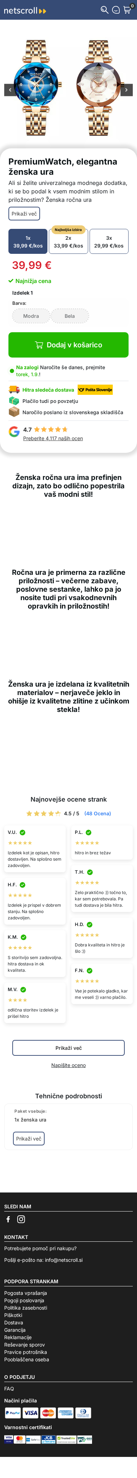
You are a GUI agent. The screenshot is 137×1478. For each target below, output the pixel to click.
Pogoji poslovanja (24, 1300)
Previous (10, 90)
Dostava (13, 1322)
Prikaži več (24, 214)
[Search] (104, 10)
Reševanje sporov (24, 1345)
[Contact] (116, 10)
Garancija (15, 1330)
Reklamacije (18, 1337)
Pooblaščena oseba (26, 1359)
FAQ (9, 1389)
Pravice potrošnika (25, 1352)
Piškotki (13, 1315)
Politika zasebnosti (25, 1308)
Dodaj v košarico (74, 345)
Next (126, 90)
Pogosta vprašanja (25, 1293)
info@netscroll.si (64, 1260)
